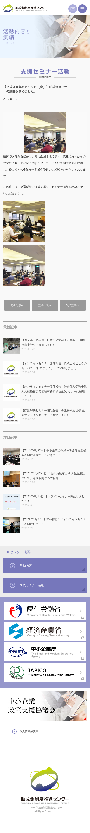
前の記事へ (17, 305)
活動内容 (26, 565)
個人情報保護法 (29, 731)
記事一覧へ (45, 305)
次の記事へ (72, 305)
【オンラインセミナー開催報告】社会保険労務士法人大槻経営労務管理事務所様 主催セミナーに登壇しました (54, 391)
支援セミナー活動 (32, 585)
